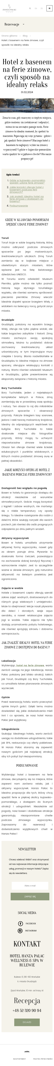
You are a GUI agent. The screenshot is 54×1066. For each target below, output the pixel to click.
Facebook (30, 923)
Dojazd (27, 1022)
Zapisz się (30, 896)
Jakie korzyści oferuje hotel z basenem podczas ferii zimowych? (27, 189)
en (36, 8)
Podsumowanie (19, 206)
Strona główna (9, 36)
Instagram (30, 930)
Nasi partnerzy (19, 1059)
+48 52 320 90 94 (27, 1010)
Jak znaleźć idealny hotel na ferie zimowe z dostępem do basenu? (27, 199)
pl (30, 8)
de (42, 8)
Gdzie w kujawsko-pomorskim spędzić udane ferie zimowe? (27, 182)
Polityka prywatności (42, 1059)
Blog (25, 36)
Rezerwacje (12, 24)
